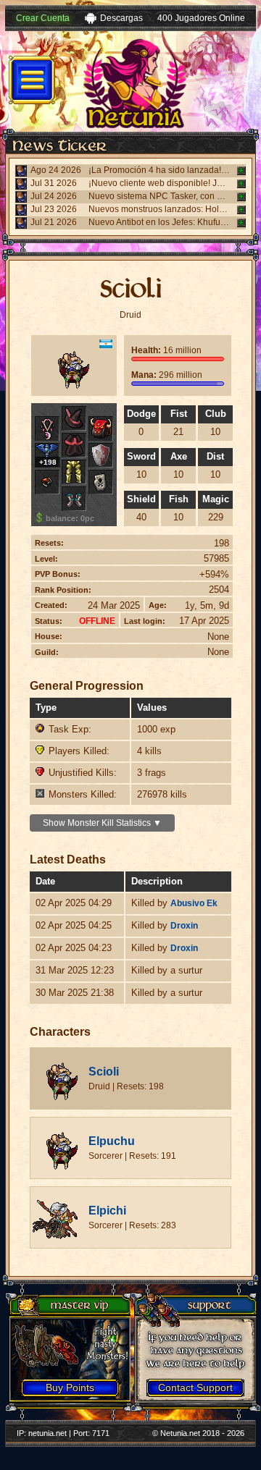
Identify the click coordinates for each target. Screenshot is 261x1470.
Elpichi (107, 1210)
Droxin (184, 926)
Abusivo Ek (194, 903)
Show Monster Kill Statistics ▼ (102, 823)
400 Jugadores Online (201, 18)
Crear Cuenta (43, 18)
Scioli (103, 1071)
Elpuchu (111, 1141)
